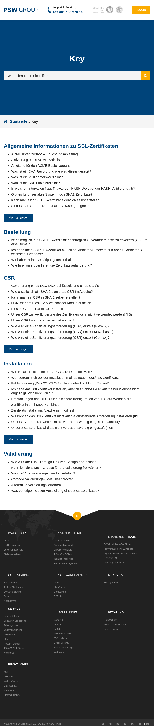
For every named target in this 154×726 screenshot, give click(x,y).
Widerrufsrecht (11, 681)
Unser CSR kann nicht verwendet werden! (42, 320)
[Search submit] (145, 75)
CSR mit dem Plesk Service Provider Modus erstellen (51, 303)
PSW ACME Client (63, 554)
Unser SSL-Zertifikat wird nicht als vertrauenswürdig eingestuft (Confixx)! (65, 422)
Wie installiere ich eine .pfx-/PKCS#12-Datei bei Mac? (51, 372)
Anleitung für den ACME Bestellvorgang (41, 165)
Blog (6, 639)
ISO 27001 (59, 620)
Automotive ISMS (62, 633)
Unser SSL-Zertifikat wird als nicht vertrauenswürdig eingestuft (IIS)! (62, 428)
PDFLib (58, 596)
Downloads (9, 634)
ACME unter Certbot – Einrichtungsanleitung (44, 154)
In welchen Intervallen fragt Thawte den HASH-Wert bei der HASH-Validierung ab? (73, 188)
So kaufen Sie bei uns (15, 621)
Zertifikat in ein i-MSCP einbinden (36, 405)
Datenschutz (110, 620)
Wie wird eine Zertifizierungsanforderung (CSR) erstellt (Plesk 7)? (60, 326)
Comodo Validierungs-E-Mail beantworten (42, 479)
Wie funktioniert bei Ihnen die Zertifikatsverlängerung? (51, 265)
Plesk (57, 582)
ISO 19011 (59, 624)
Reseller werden (12, 644)
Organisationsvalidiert (65, 545)
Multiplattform (10, 582)
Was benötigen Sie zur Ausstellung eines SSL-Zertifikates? (55, 491)
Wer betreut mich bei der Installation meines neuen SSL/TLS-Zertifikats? (65, 378)
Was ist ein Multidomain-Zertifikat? (37, 177)
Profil (6, 540)
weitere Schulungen (64, 647)
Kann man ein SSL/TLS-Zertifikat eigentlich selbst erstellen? (56, 200)
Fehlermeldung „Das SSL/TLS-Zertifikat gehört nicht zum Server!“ (60, 383)
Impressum (9, 690)
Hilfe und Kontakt (12, 616)
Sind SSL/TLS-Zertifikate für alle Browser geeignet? (50, 206)
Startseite (18, 121)
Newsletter (9, 653)
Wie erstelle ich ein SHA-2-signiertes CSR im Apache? (52, 291)
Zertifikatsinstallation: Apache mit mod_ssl (42, 410)
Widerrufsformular (13, 630)
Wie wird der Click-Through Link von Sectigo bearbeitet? (53, 462)
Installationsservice (63, 559)
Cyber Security (61, 643)
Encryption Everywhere (66, 563)
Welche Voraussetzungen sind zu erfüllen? (43, 473)
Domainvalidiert (62, 540)
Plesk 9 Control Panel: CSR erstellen (38, 309)
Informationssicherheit (115, 624)
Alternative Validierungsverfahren (36, 485)
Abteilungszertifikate (114, 562)
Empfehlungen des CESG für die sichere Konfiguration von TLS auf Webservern (71, 399)
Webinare (59, 652)
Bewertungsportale (13, 550)
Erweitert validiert (63, 550)
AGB (6, 672)
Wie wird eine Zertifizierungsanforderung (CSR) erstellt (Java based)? (63, 332)
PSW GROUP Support (15, 648)
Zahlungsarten (11, 625)
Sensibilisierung (112, 629)
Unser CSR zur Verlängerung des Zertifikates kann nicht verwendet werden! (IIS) (71, 314)
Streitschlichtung (12, 695)
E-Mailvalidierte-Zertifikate (117, 544)
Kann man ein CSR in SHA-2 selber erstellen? (45, 297)
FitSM (57, 629)
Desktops (8, 596)
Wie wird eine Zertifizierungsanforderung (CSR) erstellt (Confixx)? (60, 338)
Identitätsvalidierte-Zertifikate (118, 549)
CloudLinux (60, 591)
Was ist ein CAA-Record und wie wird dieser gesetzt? (51, 171)
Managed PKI (111, 582)
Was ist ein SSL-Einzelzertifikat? (35, 183)
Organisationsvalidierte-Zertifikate (121, 553)
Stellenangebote (12, 554)
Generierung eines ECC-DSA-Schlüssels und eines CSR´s (55, 286)
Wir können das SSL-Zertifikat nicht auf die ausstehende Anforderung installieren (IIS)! (75, 416)
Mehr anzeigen (19, 217)
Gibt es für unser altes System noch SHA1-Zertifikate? (51, 194)
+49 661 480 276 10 (67, 12)
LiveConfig (59, 587)
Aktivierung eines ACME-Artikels (35, 160)
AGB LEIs (9, 676)
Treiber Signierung (13, 587)
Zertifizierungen (12, 545)
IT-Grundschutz (61, 638)
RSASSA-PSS (111, 558)
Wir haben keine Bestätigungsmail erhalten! (43, 260)
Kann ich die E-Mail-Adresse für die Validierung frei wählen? (56, 468)
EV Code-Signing (13, 591)
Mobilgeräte (10, 601)
